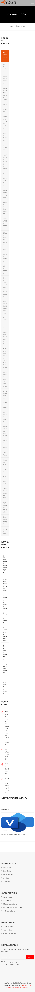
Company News (8, 927)
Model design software (5, 255)
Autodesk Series (5, 79)
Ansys (5, 326)
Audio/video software (5, 223)
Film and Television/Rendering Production (5, 287)
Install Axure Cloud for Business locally (5, 602)
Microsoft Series (5, 181)
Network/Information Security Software (5, 358)
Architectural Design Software (5, 379)
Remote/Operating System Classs (5, 434)
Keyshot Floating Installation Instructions (5, 653)
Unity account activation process (5, 688)
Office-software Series (10, 904)
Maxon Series (7, 897)
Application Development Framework (5, 164)
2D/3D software (5, 269)
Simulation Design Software (5, 396)
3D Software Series (9, 911)
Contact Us (6, 881)
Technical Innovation (10, 933)
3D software (5, 147)
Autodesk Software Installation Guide (5, 634)
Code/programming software (5, 465)
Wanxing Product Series (5, 338)
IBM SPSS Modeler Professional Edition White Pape (5, 565)
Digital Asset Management (5, 238)
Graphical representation (5, 493)
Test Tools (5, 454)
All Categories (5, 55)
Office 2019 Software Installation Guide (5, 585)
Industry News (7, 930)
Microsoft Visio (5, 809)
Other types (5, 531)
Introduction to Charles (5, 618)
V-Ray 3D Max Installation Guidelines (5, 670)
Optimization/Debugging (5, 507)
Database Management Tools (5, 94)
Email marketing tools (5, 520)
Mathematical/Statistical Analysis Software (5, 311)
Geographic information (5, 208)
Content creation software (5, 122)
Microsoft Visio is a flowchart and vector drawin (13, 834)
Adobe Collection (5, 136)
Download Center (9, 874)
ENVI (5, 447)
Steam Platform (4, 480)
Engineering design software (5, 414)
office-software (5, 108)
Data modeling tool (5, 193)
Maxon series (5, 67)
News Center (7, 871)
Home (11, 26)
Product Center (8, 868)
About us (6, 878)
